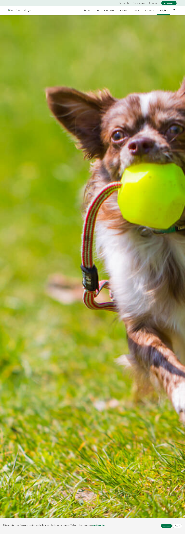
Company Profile (104, 10)
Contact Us (124, 3)
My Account (169, 3)
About (86, 10)
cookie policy (98, 525)
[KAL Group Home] (22, 10)
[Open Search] (174, 10)
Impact (137, 10)
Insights (163, 10)
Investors (123, 10)
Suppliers (153, 3)
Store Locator (139, 3)
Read (177, 526)
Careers (150, 10)
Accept (166, 526)
